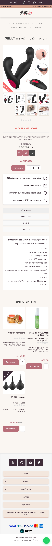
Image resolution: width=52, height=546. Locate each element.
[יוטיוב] (30, 462)
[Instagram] (21, 462)
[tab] (26, 210)
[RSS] (13, 462)
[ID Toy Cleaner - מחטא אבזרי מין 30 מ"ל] (37, 318)
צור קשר (12, 2)
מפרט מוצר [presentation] (26, 217)
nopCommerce (30, 538)
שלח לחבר (26, 153)
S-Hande (24, 144)
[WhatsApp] (46, 540)
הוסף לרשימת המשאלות (32, 153)
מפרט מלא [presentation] (26, 210)
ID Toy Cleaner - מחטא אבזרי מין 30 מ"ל (38, 334)
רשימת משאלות (29, 2)
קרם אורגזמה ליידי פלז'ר (16, 333)
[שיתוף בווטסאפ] (20, 153)
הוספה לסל (18, 168)
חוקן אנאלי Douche (18, 397)
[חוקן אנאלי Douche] (14, 382)
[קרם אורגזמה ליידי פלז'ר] (14, 318)
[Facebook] (39, 462)
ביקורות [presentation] (26, 223)
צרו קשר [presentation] (26, 229)
